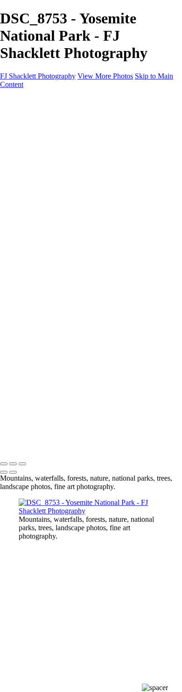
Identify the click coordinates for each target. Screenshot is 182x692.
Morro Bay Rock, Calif (53, 209)
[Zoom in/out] (22, 463)
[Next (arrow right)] (13, 472)
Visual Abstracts (42, 141)
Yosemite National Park (53, 175)
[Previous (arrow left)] (3, 472)
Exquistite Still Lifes (48, 183)
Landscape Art (40, 116)
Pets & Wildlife (41, 200)
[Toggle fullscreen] (13, 463)
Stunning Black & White (55, 167)
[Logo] (41, 100)
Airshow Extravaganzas (54, 192)
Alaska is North (42, 158)
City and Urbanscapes (51, 133)
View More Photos (105, 76)
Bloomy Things (42, 125)
